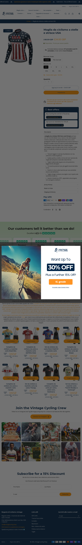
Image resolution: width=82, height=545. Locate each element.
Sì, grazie (60, 281)
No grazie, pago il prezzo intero (60, 287)
